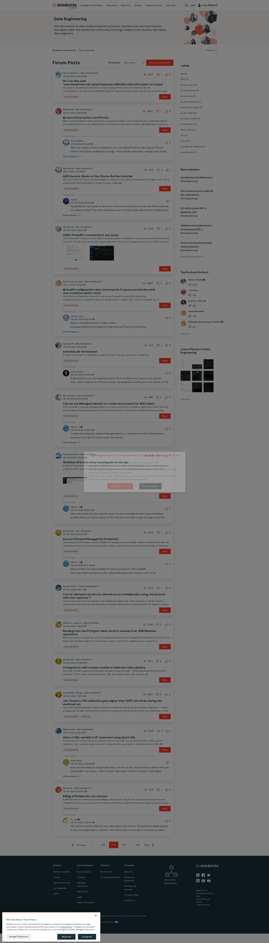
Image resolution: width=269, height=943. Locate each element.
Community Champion (158, 466)
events (120, 469)
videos (137, 476)
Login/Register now (120, 486)
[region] (51, 927)
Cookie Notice (66, 927)
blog (129, 476)
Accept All (87, 936)
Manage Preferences (18, 936)
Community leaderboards (121, 466)
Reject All (66, 936)
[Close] (96, 915)
